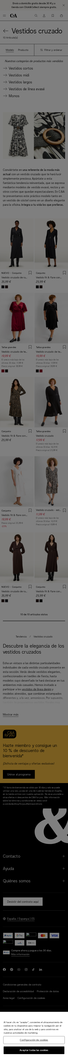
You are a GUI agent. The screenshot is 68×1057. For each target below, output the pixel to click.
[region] (34, 1034)
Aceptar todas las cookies (34, 1050)
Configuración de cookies (34, 1039)
